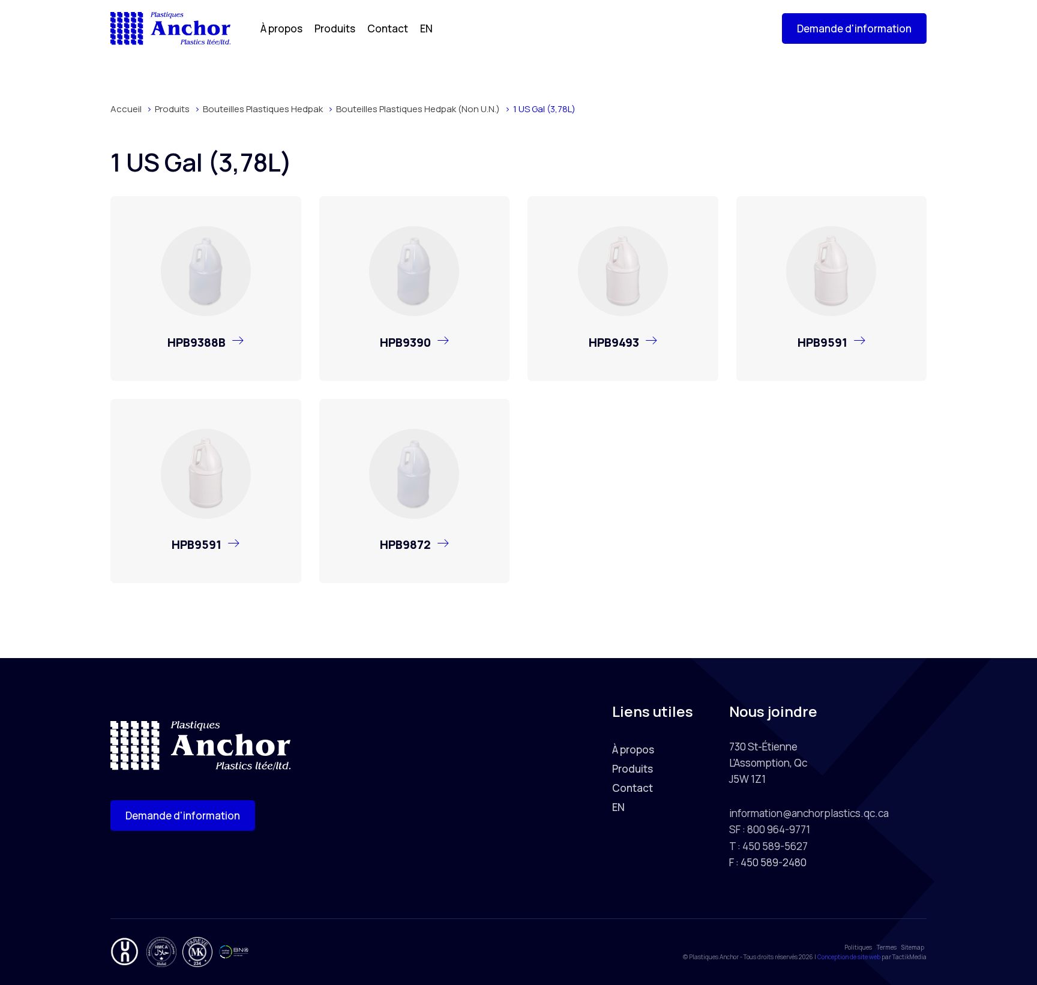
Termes (887, 947)
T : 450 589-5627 (768, 846)
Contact (387, 28)
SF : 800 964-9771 (769, 829)
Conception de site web (848, 957)
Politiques (858, 947)
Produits (334, 28)
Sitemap (912, 947)
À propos (281, 28)
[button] (854, 28)
